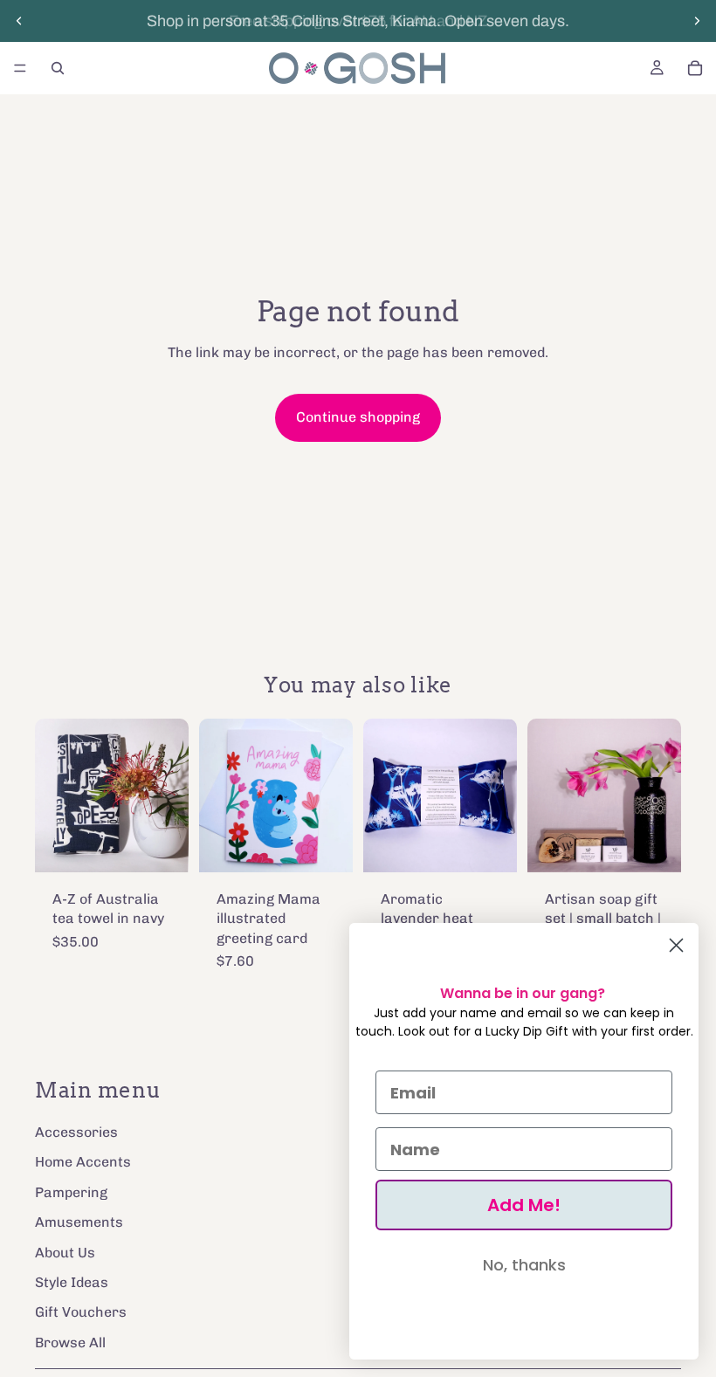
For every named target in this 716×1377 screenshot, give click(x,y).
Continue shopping (358, 417)
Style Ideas (71, 1281)
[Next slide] (697, 21)
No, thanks (524, 1265)
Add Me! (524, 1205)
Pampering (71, 1191)
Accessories (76, 1131)
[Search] (57, 68)
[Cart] (695, 68)
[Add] (161, 845)
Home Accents (83, 1161)
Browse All (70, 1341)
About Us (65, 1251)
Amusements (79, 1222)
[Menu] (20, 68)
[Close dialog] (676, 945)
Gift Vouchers (81, 1312)
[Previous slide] (19, 21)
